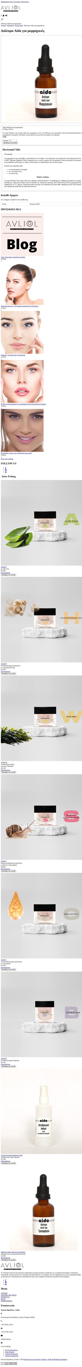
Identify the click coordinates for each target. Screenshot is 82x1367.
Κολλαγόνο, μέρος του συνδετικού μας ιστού (16, 453)
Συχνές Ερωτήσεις (11, 1350)
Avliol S (3, 861)
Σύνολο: (32, 204)
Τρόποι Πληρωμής (11, 1354)
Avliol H (4, 664)
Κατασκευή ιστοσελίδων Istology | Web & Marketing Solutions (45, 1359)
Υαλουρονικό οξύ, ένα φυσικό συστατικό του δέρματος (19, 306)
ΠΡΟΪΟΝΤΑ (5, 1297)
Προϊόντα (10, 25)
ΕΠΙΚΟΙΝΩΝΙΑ (6, 1301)
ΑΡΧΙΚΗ (4, 1293)
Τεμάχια (6, 140)
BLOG (3, 1299)
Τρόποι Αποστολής (11, 1356)
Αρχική (3, 25)
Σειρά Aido (19, 25)
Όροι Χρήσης (9, 1352)
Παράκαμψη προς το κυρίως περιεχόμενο (15, 2)
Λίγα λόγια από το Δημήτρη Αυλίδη (13, 257)
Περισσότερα (5, 573)
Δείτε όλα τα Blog (7, 459)
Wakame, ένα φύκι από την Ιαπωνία (13, 355)
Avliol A (4, 567)
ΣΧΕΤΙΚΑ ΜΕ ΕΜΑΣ (8, 1295)
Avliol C (4, 960)
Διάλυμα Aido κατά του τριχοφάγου (13, 1252)
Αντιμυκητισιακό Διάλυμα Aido (11, 1155)
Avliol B (4, 1058)
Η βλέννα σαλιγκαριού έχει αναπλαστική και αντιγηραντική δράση (23, 404)
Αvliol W (4, 762)
